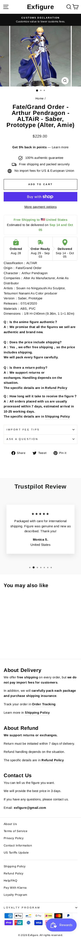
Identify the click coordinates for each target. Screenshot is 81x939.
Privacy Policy (14, 838)
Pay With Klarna (15, 887)
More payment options (40, 207)
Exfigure (40, 6)
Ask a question (22, 439)
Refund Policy (56, 388)
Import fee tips (23, 429)
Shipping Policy (57, 416)
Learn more (60, 147)
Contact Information (18, 845)
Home (39, 98)
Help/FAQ (10, 880)
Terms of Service (15, 831)
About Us (10, 824)
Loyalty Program (15, 894)
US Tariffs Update (16, 852)
